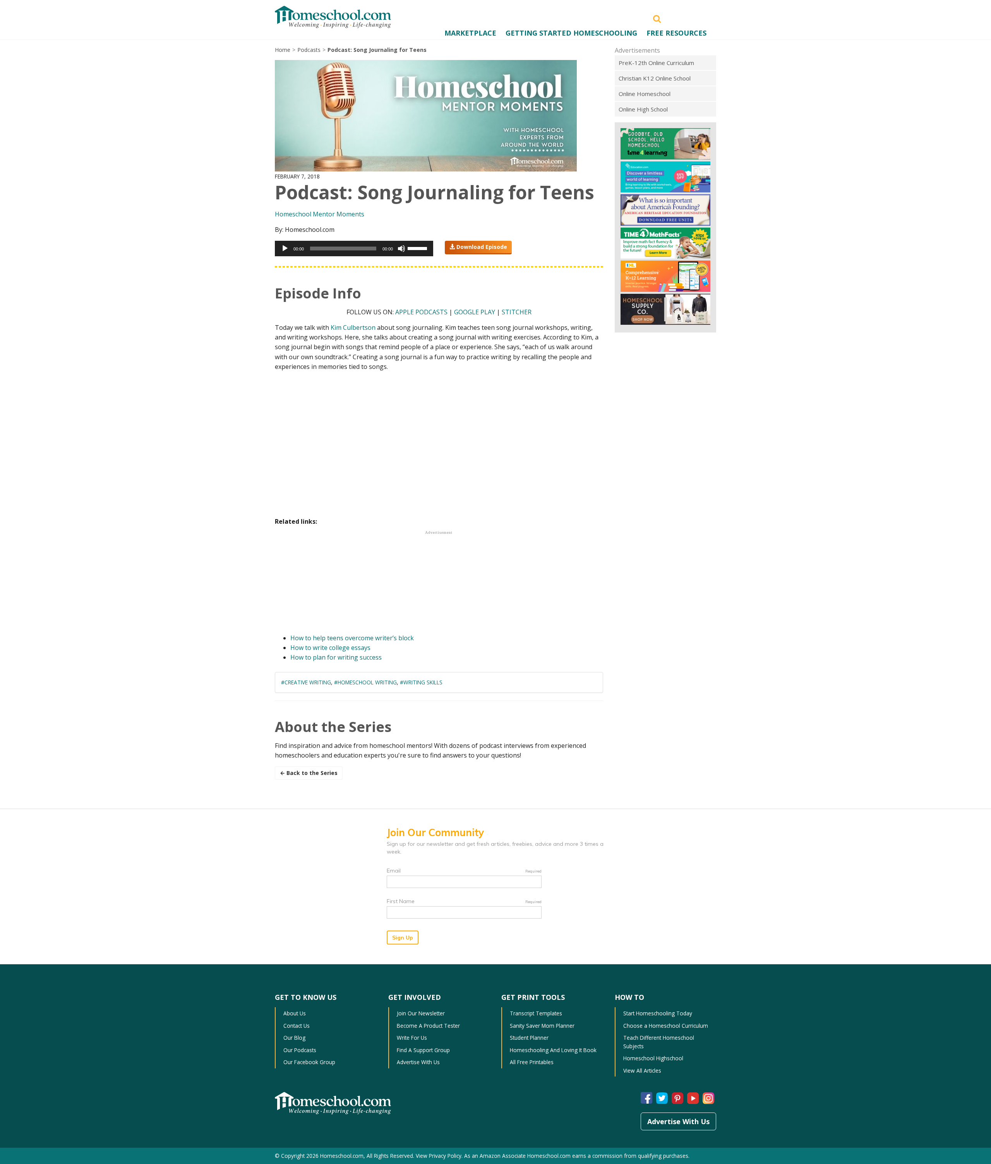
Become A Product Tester (428, 1025)
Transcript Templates (536, 1013)
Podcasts (309, 49)
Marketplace (470, 33)
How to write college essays (330, 647)
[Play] (285, 248)
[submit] (657, 18)
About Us (294, 1013)
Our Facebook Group (309, 1062)
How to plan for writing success (336, 657)
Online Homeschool (644, 94)
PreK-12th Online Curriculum (656, 63)
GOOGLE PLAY (474, 312)
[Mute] (401, 248)
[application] (354, 248)
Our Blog (294, 1037)
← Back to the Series (309, 773)
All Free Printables (532, 1062)
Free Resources (676, 33)
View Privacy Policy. (439, 1155)
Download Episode (481, 246)
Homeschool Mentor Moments (319, 214)
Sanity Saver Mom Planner (542, 1025)
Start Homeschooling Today (657, 1013)
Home (282, 49)
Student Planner (529, 1037)
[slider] (418, 248)
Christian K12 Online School (655, 78)
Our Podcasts (299, 1050)
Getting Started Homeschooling (571, 33)
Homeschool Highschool (653, 1058)
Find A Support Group (423, 1050)
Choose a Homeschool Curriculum (665, 1025)
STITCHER (517, 312)
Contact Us (296, 1025)
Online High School (643, 109)
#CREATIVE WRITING (306, 682)
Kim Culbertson (353, 327)
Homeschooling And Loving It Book (553, 1050)
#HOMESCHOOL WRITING (365, 682)
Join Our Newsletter (421, 1013)
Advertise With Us (418, 1062)
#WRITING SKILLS (421, 682)
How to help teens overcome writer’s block (352, 638)
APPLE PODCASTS (421, 312)
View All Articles (642, 1070)
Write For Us (412, 1037)
